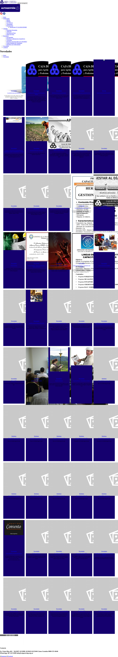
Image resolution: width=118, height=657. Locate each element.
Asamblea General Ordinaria (36, 380)
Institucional (6, 18)
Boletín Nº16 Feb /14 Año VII (59, 438)
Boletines (104, 378)
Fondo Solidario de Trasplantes (14, 43)
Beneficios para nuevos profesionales (59, 93)
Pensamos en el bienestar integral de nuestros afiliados (36, 93)
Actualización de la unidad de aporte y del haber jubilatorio (104, 554)
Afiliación (8, 31)
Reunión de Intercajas (81, 323)
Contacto (5, 47)
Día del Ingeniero (14, 265)
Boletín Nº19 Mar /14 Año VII (104, 380)
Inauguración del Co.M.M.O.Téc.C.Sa (59, 323)
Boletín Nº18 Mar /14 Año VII (14, 438)
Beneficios (6, 36)
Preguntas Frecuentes (11, 30)
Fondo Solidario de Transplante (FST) (14, 323)
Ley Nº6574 (9, 23)
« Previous (3, 635)
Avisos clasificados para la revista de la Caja (81, 93)
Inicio (4, 17)
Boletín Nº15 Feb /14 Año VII (81, 438)
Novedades (6, 46)
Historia (8, 21)
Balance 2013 (13, 380)
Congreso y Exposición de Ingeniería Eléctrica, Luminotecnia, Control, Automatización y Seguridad (14, 151)
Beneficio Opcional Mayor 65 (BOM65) (16, 41)
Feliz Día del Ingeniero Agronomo (36, 150)
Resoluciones (9, 25)
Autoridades (9, 24)
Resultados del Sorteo (14, 611)
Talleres (13, 208)
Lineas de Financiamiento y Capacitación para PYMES (81, 266)
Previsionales (9, 37)
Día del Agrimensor (59, 380)
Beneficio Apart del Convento (104, 611)
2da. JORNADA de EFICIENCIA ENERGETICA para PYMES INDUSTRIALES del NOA (104, 324)
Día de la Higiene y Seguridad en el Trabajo (81, 380)
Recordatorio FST (81, 611)
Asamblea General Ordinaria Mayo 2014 (36, 323)
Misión (8, 20)
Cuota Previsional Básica (59, 553)
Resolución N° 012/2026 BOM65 (18, 27)
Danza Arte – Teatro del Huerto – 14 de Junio (59, 265)
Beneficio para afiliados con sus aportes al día (59, 611)
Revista (104, 90)
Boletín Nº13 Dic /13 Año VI (14, 495)
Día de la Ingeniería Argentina (104, 265)
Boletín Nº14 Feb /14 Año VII (104, 438)
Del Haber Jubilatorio (36, 553)
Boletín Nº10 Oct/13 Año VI (81, 495)
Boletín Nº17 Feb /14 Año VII (36, 438)
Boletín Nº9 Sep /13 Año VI (104, 495)
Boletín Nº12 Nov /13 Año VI (36, 495)
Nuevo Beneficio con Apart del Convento (14, 553)
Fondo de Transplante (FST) (81, 553)
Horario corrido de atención (59, 150)
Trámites (5, 28)
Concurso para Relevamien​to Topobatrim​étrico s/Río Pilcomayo (36, 209)
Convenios (9, 40)
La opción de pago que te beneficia (13, 93)
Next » (16, 635)
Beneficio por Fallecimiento (13, 44)
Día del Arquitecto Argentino (104, 150)
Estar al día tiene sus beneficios (104, 208)
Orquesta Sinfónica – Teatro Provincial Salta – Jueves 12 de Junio (36, 266)
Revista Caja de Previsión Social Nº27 (104, 93)
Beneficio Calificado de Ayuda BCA (15, 38)
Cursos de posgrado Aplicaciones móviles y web (59, 208)
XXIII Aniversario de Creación (81, 150)
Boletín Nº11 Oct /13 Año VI (59, 495)
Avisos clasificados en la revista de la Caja (36, 611)
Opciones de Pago (11, 33)
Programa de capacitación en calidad (81, 208)
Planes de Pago (10, 34)
